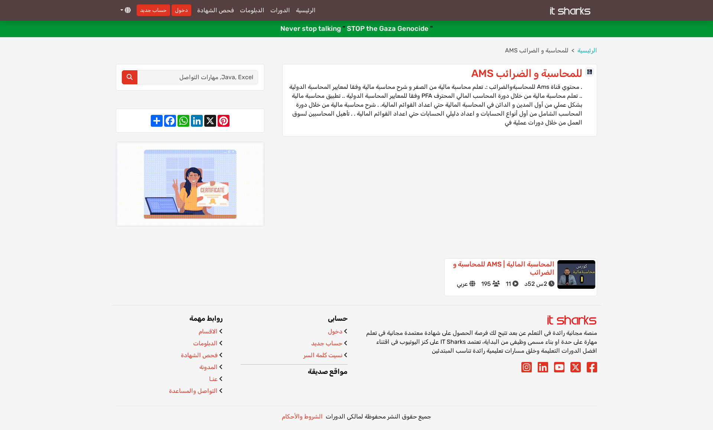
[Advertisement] (439, 197)
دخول (181, 10)
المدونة (208, 367)
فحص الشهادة (215, 10)
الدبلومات (252, 10)
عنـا (213, 378)
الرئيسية (306, 10)
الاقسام (208, 331)
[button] (125, 10)
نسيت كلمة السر (322, 355)
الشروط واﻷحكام (302, 416)
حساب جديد (153, 10)
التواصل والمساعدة (193, 390)
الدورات (280, 10)
